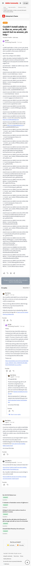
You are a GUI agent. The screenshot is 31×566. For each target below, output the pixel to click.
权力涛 (7, 40)
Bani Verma (8, 293)
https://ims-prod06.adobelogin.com (11, 119)
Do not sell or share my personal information (12, 561)
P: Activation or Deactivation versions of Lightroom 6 (15, 502)
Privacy (21, 556)
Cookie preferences (7, 558)
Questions (5, 8)
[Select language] (20, 3)
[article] (15, 307)
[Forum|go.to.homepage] (11, 3)
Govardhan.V (8, 460)
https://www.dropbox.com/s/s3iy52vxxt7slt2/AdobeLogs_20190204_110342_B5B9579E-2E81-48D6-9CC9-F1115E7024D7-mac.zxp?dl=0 (16, 362)
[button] (3, 3)
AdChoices (7, 564)
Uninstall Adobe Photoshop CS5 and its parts (14, 528)
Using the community (7, 556)
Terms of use (16, 556)
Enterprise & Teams (22, 7)
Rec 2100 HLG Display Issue (9, 495)
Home (4, 7)
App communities (12, 7)
